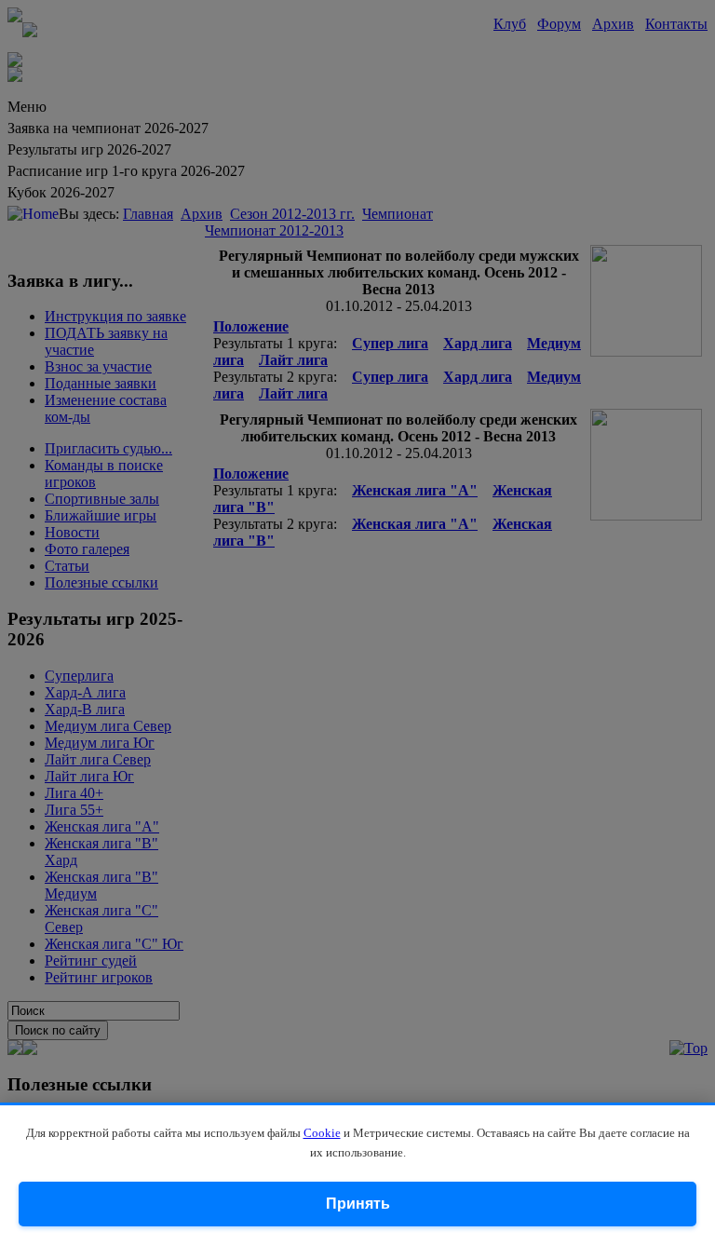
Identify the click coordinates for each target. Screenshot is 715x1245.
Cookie (322, 1133)
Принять (358, 1203)
